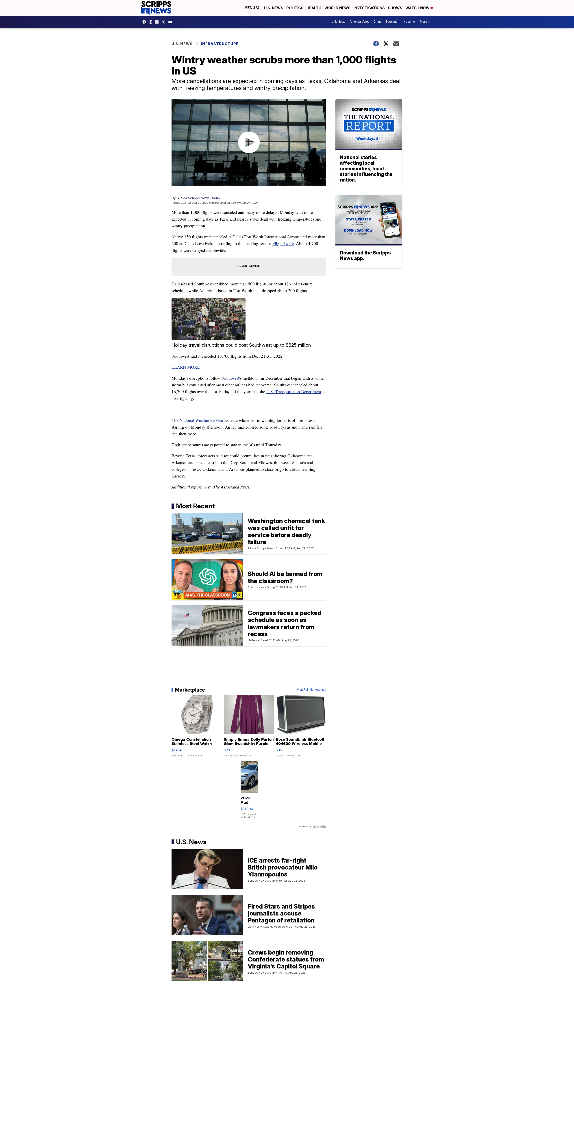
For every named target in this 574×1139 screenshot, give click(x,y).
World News (337, 8)
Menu (250, 8)
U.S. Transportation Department (293, 391)
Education (392, 21)
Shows (395, 8)
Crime (378, 21)
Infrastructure (220, 44)
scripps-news (158, 22)
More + (425, 21)
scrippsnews (145, 22)
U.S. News (273, 8)
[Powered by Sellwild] (319, 826)
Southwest (230, 378)
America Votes (360, 21)
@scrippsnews (171, 22)
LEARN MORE (186, 367)
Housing (409, 21)
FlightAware (283, 243)
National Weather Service (201, 420)
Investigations (369, 8)
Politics (294, 8)
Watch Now (417, 8)
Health (314, 8)
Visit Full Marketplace (311, 689)
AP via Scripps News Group (198, 198)
